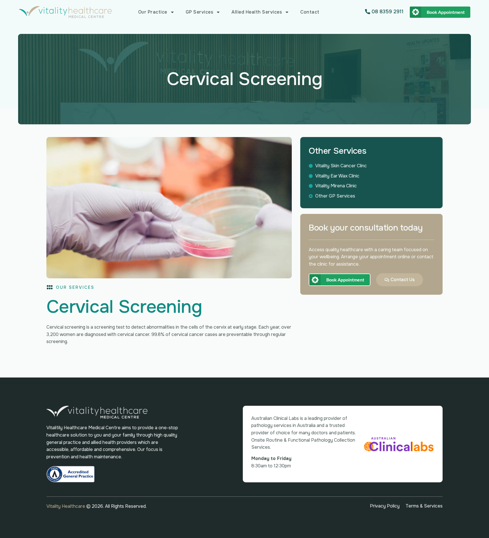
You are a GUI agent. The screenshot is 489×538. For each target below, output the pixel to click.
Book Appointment (446, 12)
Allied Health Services (256, 12)
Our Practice (152, 12)
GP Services (199, 12)
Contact (309, 12)
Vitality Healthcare (66, 506)
